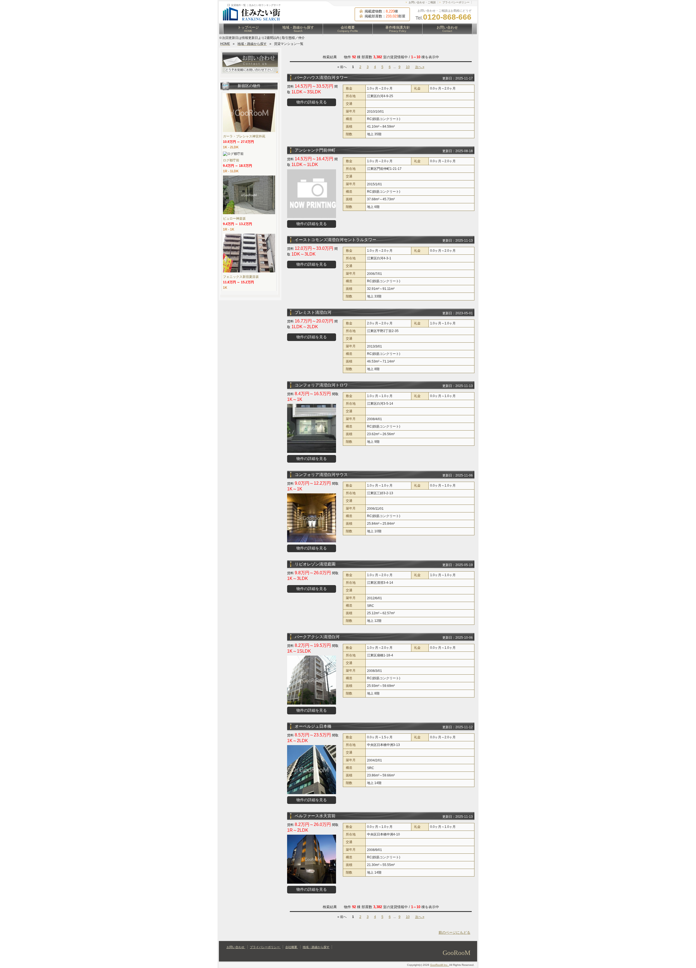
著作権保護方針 (397, 28)
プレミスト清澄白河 (313, 312)
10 (408, 67)
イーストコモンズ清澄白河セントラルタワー (335, 239)
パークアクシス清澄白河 (317, 636)
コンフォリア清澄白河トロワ (321, 385)
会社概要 (347, 28)
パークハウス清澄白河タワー (321, 77)
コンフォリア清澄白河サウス (321, 474)
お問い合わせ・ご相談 (422, 2)
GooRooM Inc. (439, 964)
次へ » (419, 67)
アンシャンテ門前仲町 (315, 150)
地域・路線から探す (298, 28)
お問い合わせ (447, 28)
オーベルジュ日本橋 (313, 726)
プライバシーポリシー (456, 2)
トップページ (248, 28)
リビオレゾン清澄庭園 (315, 564)
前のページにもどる (454, 932)
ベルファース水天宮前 (315, 815)
